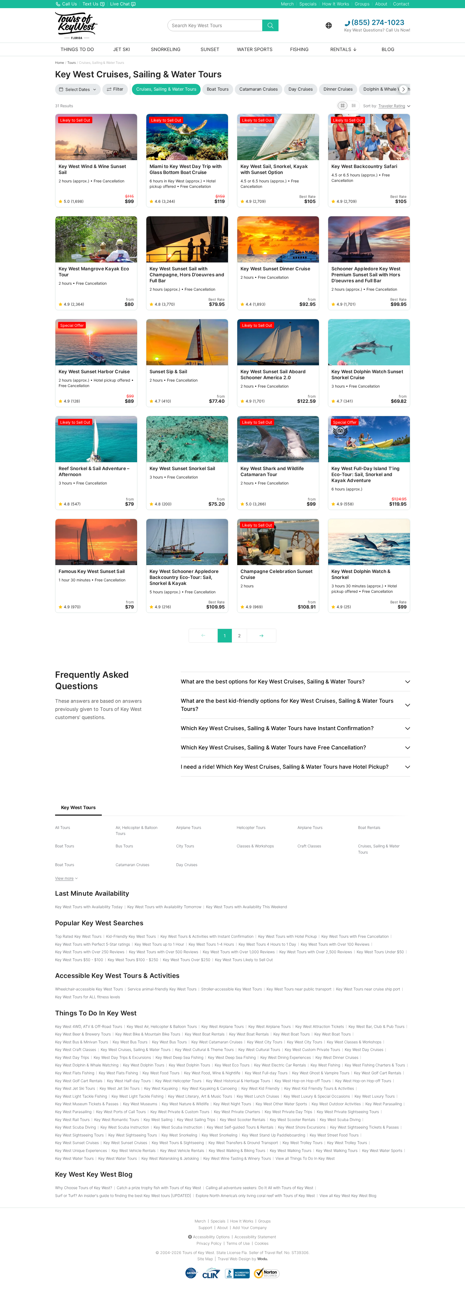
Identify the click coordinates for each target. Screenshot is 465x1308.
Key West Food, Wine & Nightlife (212, 1073)
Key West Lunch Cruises (258, 1096)
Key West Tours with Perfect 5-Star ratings (92, 944)
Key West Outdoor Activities (336, 1103)
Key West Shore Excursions (301, 1127)
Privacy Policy (209, 1243)
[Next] (261, 635)
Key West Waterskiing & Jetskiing (170, 1158)
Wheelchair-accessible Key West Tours (89, 989)
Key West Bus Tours (130, 1042)
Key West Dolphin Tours (143, 1065)
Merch (287, 4)
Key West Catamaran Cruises (216, 1042)
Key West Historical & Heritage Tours (238, 1080)
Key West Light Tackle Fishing (81, 1096)
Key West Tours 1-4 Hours (211, 944)
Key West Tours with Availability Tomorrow (164, 906)
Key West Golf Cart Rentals (377, 1073)
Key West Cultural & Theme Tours (204, 1049)
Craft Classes (309, 846)
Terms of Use (238, 1243)
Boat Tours (64, 846)
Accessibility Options (211, 1236)
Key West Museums (140, 1103)
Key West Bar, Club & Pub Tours (376, 1026)
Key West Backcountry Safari (364, 166)
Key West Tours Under (380, 951)
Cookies (261, 1243)
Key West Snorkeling (179, 1135)
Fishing (299, 49)
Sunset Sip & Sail (168, 371)
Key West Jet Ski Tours (75, 1088)
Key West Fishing (325, 1065)
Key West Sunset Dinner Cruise (275, 268)
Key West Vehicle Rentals (134, 1150)
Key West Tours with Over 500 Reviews (163, 951)
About (381, 4)
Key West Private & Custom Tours (179, 1111)
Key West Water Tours (74, 1158)
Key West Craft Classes (75, 1049)
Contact (401, 4)
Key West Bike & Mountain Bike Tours (147, 1034)
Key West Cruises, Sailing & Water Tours (135, 1049)
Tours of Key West (198, 1252)
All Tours (62, 827)
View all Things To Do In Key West (305, 1158)
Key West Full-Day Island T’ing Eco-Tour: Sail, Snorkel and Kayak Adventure (365, 474)
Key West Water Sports (382, 1150)
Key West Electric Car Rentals (280, 1065)
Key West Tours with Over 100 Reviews (335, 944)
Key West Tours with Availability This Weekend (246, 906)
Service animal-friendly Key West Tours (162, 989)
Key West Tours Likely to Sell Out (244, 959)
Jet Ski (121, 49)
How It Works (335, 4)
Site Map (205, 1258)
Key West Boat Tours (291, 1034)
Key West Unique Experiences (81, 1150)
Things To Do (77, 49)
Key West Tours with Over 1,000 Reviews (239, 951)
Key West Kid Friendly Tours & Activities (319, 1088)
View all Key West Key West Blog (348, 1195)
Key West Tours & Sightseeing (178, 1142)
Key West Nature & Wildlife (185, 1103)
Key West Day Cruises (364, 1049)
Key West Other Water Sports (281, 1103)
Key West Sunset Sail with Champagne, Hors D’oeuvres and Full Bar (187, 274)
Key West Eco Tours (232, 1065)
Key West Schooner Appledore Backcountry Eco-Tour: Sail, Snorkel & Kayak (184, 577)
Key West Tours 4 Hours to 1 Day (267, 944)
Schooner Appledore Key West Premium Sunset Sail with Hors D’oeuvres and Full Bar (366, 274)
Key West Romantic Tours (116, 1119)
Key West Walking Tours (290, 1150)
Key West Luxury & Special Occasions (317, 1096)
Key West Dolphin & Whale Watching (86, 1065)
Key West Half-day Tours (129, 1080)
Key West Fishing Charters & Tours (375, 1065)
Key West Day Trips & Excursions (122, 1057)
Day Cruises (186, 864)
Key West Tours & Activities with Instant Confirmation (207, 936)
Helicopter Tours (251, 827)
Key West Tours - (79, 959)
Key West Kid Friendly (260, 1088)
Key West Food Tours (161, 1073)
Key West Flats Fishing (74, 1073)
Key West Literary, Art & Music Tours (200, 1096)
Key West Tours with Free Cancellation (355, 936)
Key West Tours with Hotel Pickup (287, 936)
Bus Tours (124, 846)
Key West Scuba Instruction (124, 1127)
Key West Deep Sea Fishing (179, 1057)
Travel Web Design (234, 1258)
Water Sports (255, 49)
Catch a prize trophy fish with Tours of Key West (159, 1187)
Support (205, 1227)
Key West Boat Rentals (204, 1034)
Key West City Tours (264, 1042)
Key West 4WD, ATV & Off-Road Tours (88, 1026)
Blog (388, 49)
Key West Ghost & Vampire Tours (320, 1073)
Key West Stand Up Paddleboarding (273, 1135)
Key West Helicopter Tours (178, 1080)
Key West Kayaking (161, 1088)
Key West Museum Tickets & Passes (86, 1103)
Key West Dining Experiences (285, 1057)
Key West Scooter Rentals (242, 1119)
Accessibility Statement (255, 1236)
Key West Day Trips (72, 1057)
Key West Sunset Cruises (77, 1142)
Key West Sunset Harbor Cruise (94, 371)
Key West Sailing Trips (196, 1119)
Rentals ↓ (343, 49)
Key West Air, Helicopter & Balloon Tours (162, 1026)
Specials (308, 4)
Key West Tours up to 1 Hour (159, 944)
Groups (362, 4)
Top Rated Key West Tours (78, 936)
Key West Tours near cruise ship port (368, 989)
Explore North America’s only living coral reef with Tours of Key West (255, 1195)
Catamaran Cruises (132, 864)
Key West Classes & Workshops (354, 1042)
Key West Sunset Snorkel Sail (182, 468)
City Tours (185, 846)
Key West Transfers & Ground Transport (243, 1142)
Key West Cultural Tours (259, 1049)
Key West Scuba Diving (340, 1119)
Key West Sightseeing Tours (79, 1135)
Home (59, 63)
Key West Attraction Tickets (319, 1026)
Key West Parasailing (383, 1103)
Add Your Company (250, 1227)
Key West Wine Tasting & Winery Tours (237, 1158)
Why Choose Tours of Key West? (83, 1187)
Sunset (210, 49)
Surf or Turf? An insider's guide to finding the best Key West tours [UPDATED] (123, 1195)
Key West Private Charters (237, 1111)
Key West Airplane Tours (222, 1026)
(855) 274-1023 (377, 22)
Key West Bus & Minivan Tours (81, 1042)
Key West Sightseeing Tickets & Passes (364, 1127)
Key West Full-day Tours (266, 1073)
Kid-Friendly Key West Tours (131, 936)
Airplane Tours (188, 827)
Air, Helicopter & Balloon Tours (136, 830)
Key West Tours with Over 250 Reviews (89, 951)
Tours (71, 63)
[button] (295, 681)
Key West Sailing (158, 1119)
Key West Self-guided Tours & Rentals (240, 1127)
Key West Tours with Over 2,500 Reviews (315, 951)
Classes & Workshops (255, 846)
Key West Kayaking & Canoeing (209, 1088)
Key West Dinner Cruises (336, 1057)
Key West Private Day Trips (288, 1111)
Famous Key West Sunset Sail (92, 571)
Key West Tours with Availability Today (89, 906)
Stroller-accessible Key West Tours (231, 989)
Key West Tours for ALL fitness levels (87, 997)
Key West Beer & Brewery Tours (83, 1034)
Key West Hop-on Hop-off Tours (303, 1080)
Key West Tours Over (186, 959)
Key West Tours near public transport (299, 989)
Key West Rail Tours (72, 1119)
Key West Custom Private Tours (312, 1049)
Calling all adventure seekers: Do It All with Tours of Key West (259, 1187)
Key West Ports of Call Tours (121, 1111)
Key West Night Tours (232, 1103)
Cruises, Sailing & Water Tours (379, 849)
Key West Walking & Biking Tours (237, 1150)
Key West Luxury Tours (375, 1096)
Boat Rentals (369, 827)
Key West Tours (78, 807)
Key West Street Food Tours (334, 1135)
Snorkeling (166, 49)
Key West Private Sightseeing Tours (348, 1111)
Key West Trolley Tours (302, 1142)
